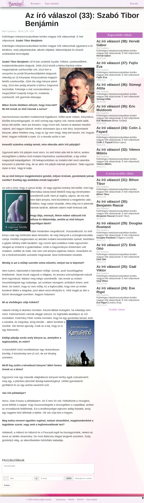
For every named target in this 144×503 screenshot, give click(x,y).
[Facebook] (100, 499)
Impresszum (60, 499)
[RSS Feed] (113, 499)
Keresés (134, 3)
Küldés (7, 485)
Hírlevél (80, 499)
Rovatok (35, 3)
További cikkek (117, 309)
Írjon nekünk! (52, 3)
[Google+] (105, 499)
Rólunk (71, 499)
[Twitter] (109, 499)
